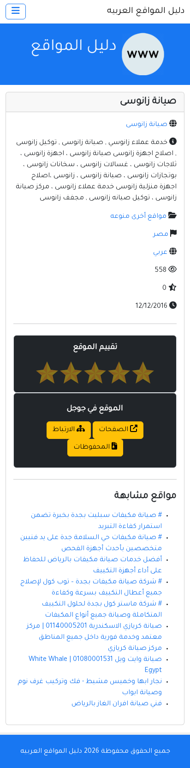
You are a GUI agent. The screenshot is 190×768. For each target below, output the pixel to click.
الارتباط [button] (65, 430)
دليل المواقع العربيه (145, 11)
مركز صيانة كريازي (135, 649)
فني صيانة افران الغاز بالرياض (116, 704)
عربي (160, 253)
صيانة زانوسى (146, 125)
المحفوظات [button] (92, 447)
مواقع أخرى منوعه (138, 217)
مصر (160, 235)
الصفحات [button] (114, 430)
